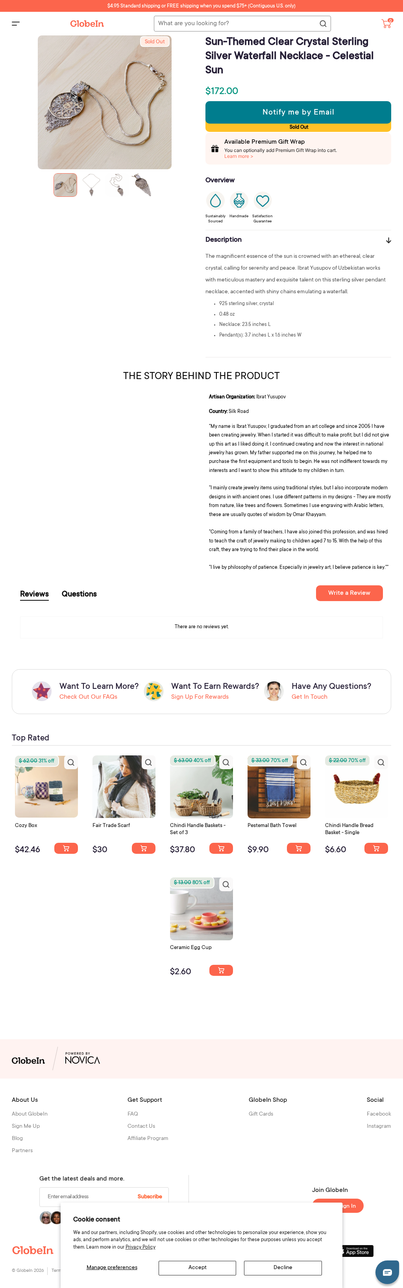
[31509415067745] (221, 970)
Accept (198, 1268)
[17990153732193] (66, 848)
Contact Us (141, 1126)
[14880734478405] (221, 848)
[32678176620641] (143, 848)
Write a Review (349, 593)
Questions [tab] (79, 594)
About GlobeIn (30, 1114)
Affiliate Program (148, 1139)
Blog (17, 1139)
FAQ (133, 1114)
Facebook (379, 1114)
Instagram (379, 1126)
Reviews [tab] (34, 594)
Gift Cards (261, 1114)
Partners (22, 1151)
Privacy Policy (140, 1247)
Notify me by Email (299, 113)
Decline (283, 1268)
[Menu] (16, 24)
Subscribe (150, 1197)
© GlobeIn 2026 (28, 1270)
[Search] (323, 24)
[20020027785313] (376, 848)
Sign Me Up (26, 1126)
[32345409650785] (299, 848)
